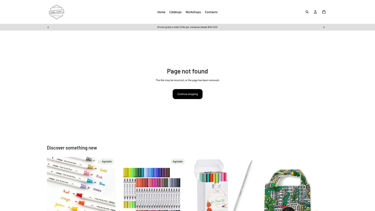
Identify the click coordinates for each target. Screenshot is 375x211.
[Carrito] (324, 12)
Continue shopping (187, 94)
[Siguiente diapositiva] (324, 27)
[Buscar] (307, 12)
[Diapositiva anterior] (48, 27)
